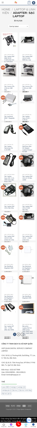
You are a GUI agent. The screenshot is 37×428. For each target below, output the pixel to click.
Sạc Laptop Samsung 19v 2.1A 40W (8, 148)
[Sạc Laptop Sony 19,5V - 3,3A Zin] (27, 98)
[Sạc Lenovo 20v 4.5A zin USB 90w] (9, 70)
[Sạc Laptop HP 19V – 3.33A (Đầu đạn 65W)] (9, 307)
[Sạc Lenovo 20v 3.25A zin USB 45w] (27, 70)
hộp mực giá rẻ (6, 393)
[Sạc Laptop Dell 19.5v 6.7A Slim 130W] (27, 160)
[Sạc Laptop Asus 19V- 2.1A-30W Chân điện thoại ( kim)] (9, 160)
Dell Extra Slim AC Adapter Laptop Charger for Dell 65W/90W (27, 150)
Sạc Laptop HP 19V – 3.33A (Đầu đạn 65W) (9, 327)
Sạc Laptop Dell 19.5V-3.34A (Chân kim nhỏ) (9, 238)
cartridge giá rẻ (6, 390)
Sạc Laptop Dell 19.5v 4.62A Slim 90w (27, 208)
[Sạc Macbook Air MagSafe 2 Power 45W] (9, 280)
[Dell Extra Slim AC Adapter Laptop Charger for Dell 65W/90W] (27, 130)
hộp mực (15, 390)
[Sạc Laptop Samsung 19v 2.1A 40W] (9, 130)
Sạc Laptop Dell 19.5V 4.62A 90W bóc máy (27, 58)
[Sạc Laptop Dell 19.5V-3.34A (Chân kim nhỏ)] (9, 220)
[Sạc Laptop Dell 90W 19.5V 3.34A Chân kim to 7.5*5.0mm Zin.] (9, 40)
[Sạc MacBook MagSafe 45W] (9, 250)
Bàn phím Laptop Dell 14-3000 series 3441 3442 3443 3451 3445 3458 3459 (27, 330)
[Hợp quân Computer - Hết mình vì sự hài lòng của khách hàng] (15, 2)
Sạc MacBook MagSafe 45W (8, 267)
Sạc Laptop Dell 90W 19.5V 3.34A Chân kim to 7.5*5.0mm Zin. (9, 60)
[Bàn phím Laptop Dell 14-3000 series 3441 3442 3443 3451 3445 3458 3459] (27, 308)
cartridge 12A (21, 387)
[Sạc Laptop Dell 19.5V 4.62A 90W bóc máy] (27, 40)
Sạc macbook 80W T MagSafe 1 (9, 118)
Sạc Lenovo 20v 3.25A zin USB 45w (27, 88)
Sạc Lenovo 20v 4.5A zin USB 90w (9, 88)
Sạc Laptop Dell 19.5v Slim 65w (9, 207)
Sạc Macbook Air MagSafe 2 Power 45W (8, 298)
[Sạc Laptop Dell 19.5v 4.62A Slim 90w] (27, 190)
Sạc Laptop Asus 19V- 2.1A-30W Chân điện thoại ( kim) (9, 179)
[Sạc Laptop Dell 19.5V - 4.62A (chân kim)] (27, 216)
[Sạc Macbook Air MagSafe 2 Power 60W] (27, 250)
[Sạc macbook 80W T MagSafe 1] (9, 100)
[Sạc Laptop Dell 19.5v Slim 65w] (9, 190)
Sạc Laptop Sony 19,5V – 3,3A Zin (26, 118)
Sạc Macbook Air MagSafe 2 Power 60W (26, 268)
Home (6, 9)
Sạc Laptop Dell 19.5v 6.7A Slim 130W (27, 178)
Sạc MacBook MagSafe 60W (26, 297)
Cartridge (13, 387)
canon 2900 (5, 387)
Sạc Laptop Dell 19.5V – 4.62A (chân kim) (27, 238)
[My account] (33, 3)
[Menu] (2, 2)
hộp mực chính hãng (25, 390)
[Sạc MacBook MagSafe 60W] (27, 280)
